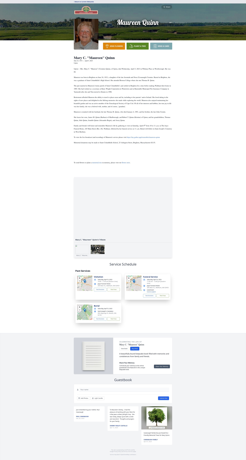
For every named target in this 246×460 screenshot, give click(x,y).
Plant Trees (114, 289)
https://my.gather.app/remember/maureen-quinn (143, 137)
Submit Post (163, 398)
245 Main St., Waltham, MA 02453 (108, 286)
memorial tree (97, 162)
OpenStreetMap (125, 454)
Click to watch (151, 292)
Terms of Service (128, 451)
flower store (126, 162)
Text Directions (100, 289)
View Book (124, 348)
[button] (85, 281)
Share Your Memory (162, 366)
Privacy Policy (117, 451)
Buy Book (135, 348)
